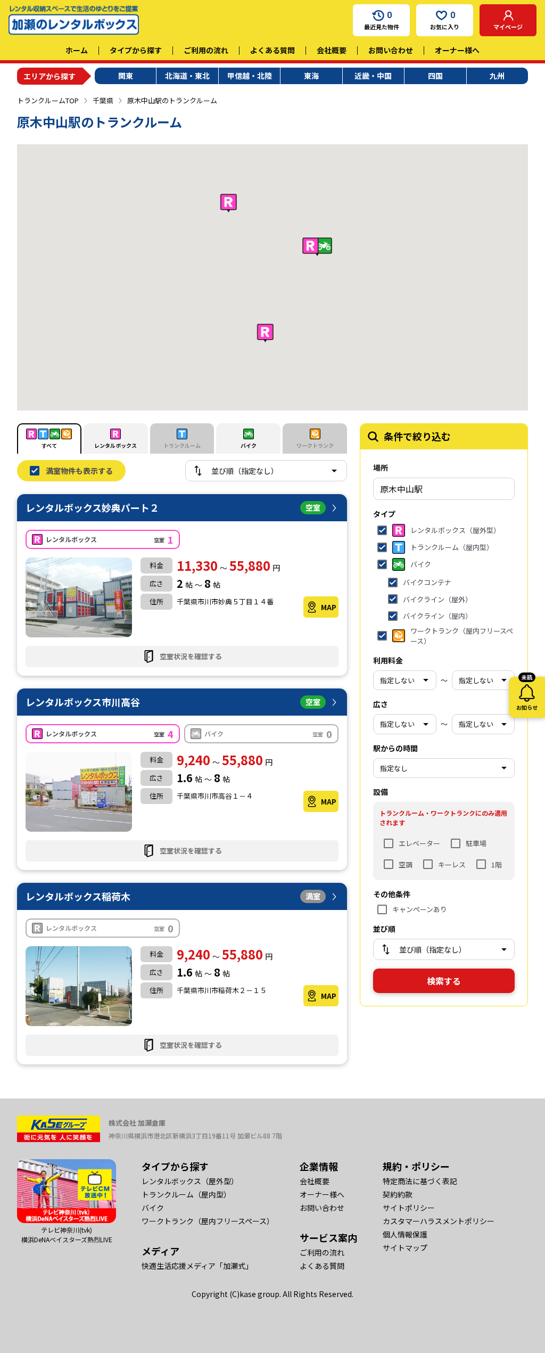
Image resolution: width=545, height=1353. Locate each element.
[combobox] (444, 489)
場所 (380, 467)
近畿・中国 (373, 75)
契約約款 (397, 1194)
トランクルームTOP (48, 100)
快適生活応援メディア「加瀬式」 (197, 1265)
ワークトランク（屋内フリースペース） (208, 1221)
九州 (497, 75)
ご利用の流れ (206, 50)
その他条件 (391, 894)
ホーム (76, 50)
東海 (311, 75)
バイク (153, 1207)
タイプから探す (136, 50)
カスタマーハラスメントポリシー (438, 1221)
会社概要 (331, 50)
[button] (265, 333)
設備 (380, 791)
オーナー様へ (457, 50)
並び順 (384, 928)
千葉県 (103, 100)
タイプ (384, 514)
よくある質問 (272, 50)
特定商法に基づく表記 (420, 1181)
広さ (380, 704)
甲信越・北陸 (249, 75)
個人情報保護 (405, 1234)
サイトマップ (405, 1247)
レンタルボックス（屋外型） (190, 1181)
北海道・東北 (187, 75)
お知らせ (527, 694)
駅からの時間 (395, 748)
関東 (125, 75)
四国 (435, 75)
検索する (444, 980)
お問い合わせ (390, 50)
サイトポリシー (409, 1207)
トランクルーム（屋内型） (186, 1194)
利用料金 (388, 660)
